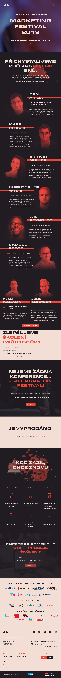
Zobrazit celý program (30, 325)
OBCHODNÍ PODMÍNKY (23, 659)
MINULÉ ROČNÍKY (22, 656)
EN (50, 657)
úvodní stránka (8, 656)
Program (31, 5)
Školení (38, 5)
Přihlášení (45, 5)
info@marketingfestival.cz (12, 637)
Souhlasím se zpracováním (31, 561)
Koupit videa (24, 5)
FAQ (51, 5)
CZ (44, 657)
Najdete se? (31, 404)
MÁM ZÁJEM (30, 565)
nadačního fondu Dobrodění (39, 436)
